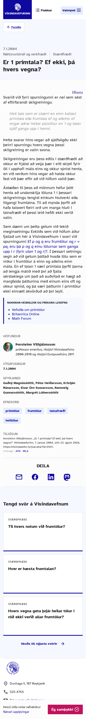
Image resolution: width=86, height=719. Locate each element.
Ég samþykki (62, 709)
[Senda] (19, 477)
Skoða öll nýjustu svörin (39, 644)
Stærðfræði (62, 54)
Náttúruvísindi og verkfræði (24, 54)
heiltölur (12, 420)
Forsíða (16, 27)
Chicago (8, 451)
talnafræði (57, 411)
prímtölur (13, 411)
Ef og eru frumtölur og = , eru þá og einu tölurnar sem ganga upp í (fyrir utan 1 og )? (41, 246)
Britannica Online (25, 314)
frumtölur (35, 411)
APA (18, 451)
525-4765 (17, 692)
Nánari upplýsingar (16, 712)
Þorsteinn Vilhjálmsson (35, 344)
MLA (25, 451)
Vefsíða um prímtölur (28, 310)
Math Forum (21, 318)
